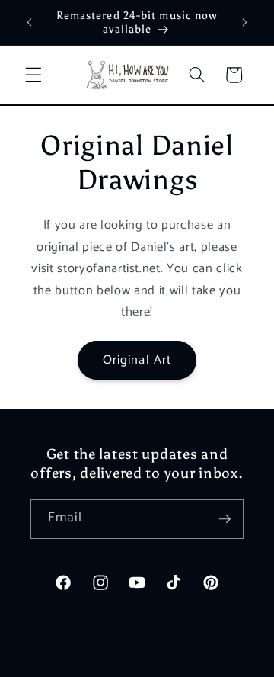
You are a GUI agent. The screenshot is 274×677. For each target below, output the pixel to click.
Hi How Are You (111, 663)
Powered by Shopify (190, 663)
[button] (33, 74)
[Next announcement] (245, 22)
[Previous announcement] (29, 22)
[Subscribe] (224, 519)
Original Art (137, 360)
